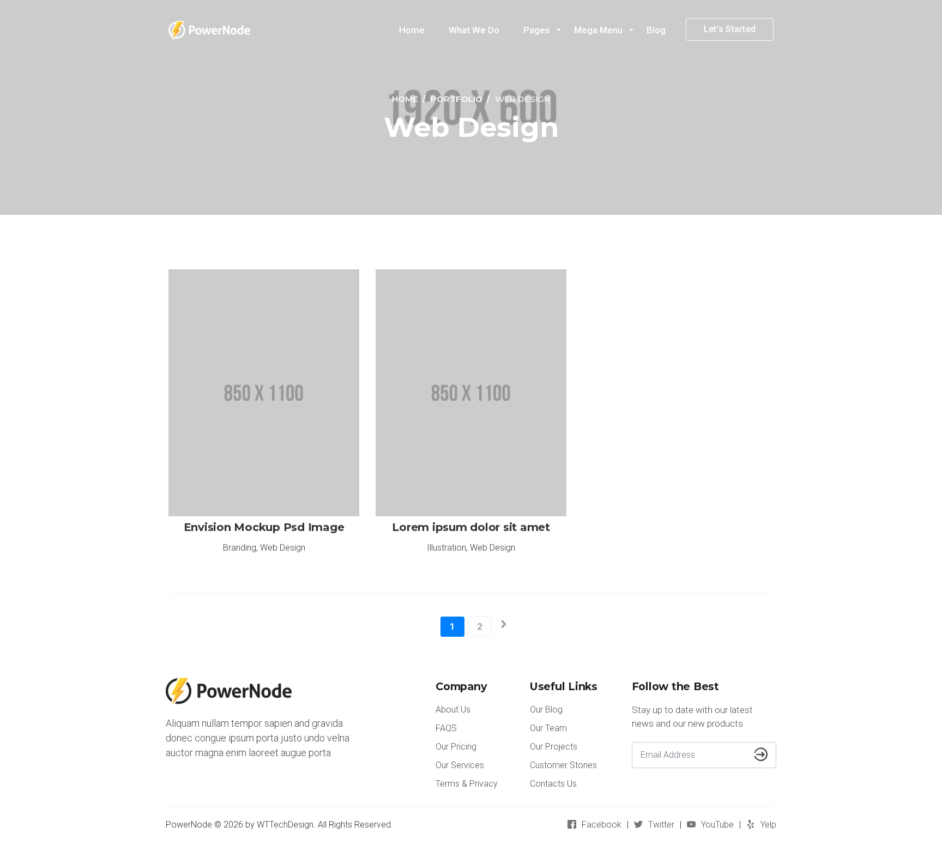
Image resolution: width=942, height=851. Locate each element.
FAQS (446, 728)
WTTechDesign (285, 824)
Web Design (282, 547)
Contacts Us (553, 783)
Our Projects (553, 746)
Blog (656, 30)
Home (412, 30)
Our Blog (546, 709)
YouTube (717, 824)
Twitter (661, 824)
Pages (536, 30)
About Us (453, 709)
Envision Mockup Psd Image (264, 527)
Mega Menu (598, 30)
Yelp (768, 824)
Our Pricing (456, 746)
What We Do (474, 30)
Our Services (460, 765)
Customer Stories (563, 765)
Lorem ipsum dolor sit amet (471, 527)
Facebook (601, 824)
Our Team (548, 728)
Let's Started (730, 29)
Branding (239, 547)
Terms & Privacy (467, 783)
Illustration (446, 547)
